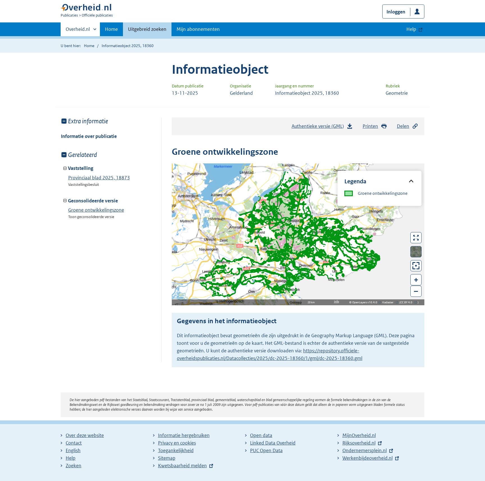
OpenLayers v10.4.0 (365, 302)
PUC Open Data (266, 450)
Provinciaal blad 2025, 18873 (99, 178)
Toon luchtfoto (416, 251)
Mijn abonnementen (198, 29)
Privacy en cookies (177, 443)
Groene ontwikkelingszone (96, 210)
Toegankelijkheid (176, 450)
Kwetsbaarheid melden (182, 465)
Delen (403, 126)
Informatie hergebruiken (184, 435)
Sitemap (166, 458)
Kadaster (389, 302)
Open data (261, 435)
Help (71, 458)
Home (111, 29)
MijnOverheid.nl (359, 435)
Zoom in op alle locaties (416, 265)
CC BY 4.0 (407, 302)
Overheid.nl (78, 31)
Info (336, 301)
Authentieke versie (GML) (320, 128)
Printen (370, 126)
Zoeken (73, 465)
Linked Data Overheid (273, 443)
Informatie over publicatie (89, 136)
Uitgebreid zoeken (147, 29)
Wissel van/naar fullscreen (416, 237)
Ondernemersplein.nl (364, 450)
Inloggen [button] (395, 12)
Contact (74, 443)
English (73, 450)
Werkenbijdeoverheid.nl (367, 458)
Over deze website (85, 435)
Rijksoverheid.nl (359, 443)
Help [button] (411, 29)
